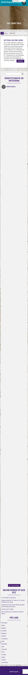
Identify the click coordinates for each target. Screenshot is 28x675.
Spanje (3, 657)
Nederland (4, 644)
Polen (3, 652)
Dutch (17, 0)
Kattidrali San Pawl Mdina (13, 40)
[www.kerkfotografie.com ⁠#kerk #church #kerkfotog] (14, 423)
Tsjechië (3, 660)
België (3, 625)
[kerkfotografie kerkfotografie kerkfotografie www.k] (14, 102)
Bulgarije (3, 628)
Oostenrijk (4, 649)
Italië (2, 646)
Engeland (3, 633)
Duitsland (3, 630)
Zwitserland (4, 662)
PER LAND (4, 623)
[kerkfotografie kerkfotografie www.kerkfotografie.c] (14, 176)
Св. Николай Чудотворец (8, 597)
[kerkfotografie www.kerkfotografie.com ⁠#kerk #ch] (14, 201)
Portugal (3, 654)
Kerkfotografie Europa (11, 2)
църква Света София (7, 609)
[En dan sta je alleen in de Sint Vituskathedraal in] (14, 349)
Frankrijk (3, 636)
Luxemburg (4, 638)
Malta (2, 641)
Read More (20, 61)
